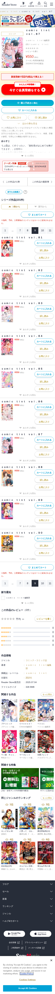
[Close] (51, 960)
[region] (27, 975)
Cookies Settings (27, 980)
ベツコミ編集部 (43, 727)
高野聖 (40, 834)
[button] (36, 948)
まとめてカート (39, 214)
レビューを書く (32, 51)
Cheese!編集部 (25, 727)
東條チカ (5, 869)
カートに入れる (29, 110)
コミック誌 (41, 660)
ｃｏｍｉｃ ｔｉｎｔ (39, 44)
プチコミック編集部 (9, 727)
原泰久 (4, 834)
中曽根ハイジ (42, 869)
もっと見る (29, 156)
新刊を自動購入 (13, 192)
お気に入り (16, 117)
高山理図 (47, 834)
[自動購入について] (25, 192)
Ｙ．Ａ (30, 834)
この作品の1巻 (13, 182)
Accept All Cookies (27, 988)
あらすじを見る (29, 264)
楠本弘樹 (23, 834)
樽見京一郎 (24, 869)
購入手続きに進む (29, 103)
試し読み (42, 117)
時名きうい (5, 758)
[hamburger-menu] (51, 4)
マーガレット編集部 (27, 758)
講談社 (29, 677)
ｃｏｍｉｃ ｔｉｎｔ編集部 (18, 598)
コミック (12, 34)
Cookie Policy (26, 974)
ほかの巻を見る (29, 123)
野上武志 (33, 869)
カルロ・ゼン (14, 869)
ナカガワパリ (42, 758)
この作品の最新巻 (40, 182)
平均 (18, 619)
